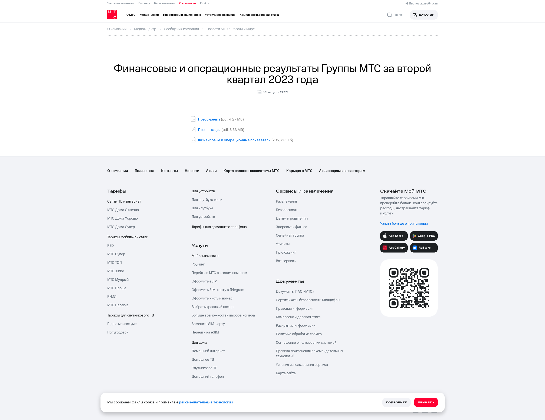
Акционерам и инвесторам (342, 170)
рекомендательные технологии (206, 402)
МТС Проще (116, 288)
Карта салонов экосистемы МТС (252, 170)
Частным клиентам (120, 3)
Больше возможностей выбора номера (223, 315)
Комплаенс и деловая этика (298, 317)
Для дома (199, 342)
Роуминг (198, 264)
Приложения (286, 252)
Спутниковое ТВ (204, 368)
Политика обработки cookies (299, 334)
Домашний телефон (208, 376)
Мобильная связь (205, 255)
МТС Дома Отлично (123, 210)
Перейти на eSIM (205, 332)
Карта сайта (286, 373)
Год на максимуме (122, 323)
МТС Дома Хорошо (122, 218)
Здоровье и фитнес (291, 227)
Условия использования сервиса (302, 364)
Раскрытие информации (295, 325)
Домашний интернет (208, 351)
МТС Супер (116, 254)
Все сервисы (286, 261)
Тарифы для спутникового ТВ (130, 315)
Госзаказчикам (164, 3)
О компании (187, 3)
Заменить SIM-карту (208, 323)
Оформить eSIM (204, 281)
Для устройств (203, 191)
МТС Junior (115, 271)
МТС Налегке (117, 305)
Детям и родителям (292, 218)
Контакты (169, 170)
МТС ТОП (114, 262)
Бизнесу (144, 3)
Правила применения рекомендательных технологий (309, 354)
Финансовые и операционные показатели (234, 140)
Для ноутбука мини (207, 199)
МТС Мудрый (118, 279)
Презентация (209, 129)
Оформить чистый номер (212, 298)
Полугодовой (117, 332)
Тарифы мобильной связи (127, 237)
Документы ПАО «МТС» (295, 291)
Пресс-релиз (209, 119)
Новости (192, 170)
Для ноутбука (202, 208)
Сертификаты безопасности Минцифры (308, 300)
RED (110, 245)
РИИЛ (111, 296)
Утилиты (283, 244)
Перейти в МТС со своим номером (219, 272)
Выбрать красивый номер (213, 306)
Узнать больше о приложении (404, 223)
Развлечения (286, 201)
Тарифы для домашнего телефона (219, 227)
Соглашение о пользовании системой (306, 342)
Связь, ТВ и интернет (124, 201)
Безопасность (287, 210)
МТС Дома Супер (121, 227)
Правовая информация (294, 308)
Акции (211, 170)
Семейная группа (290, 235)
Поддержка (144, 170)
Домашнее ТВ (203, 359)
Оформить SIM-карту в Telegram (218, 289)
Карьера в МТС (299, 170)
